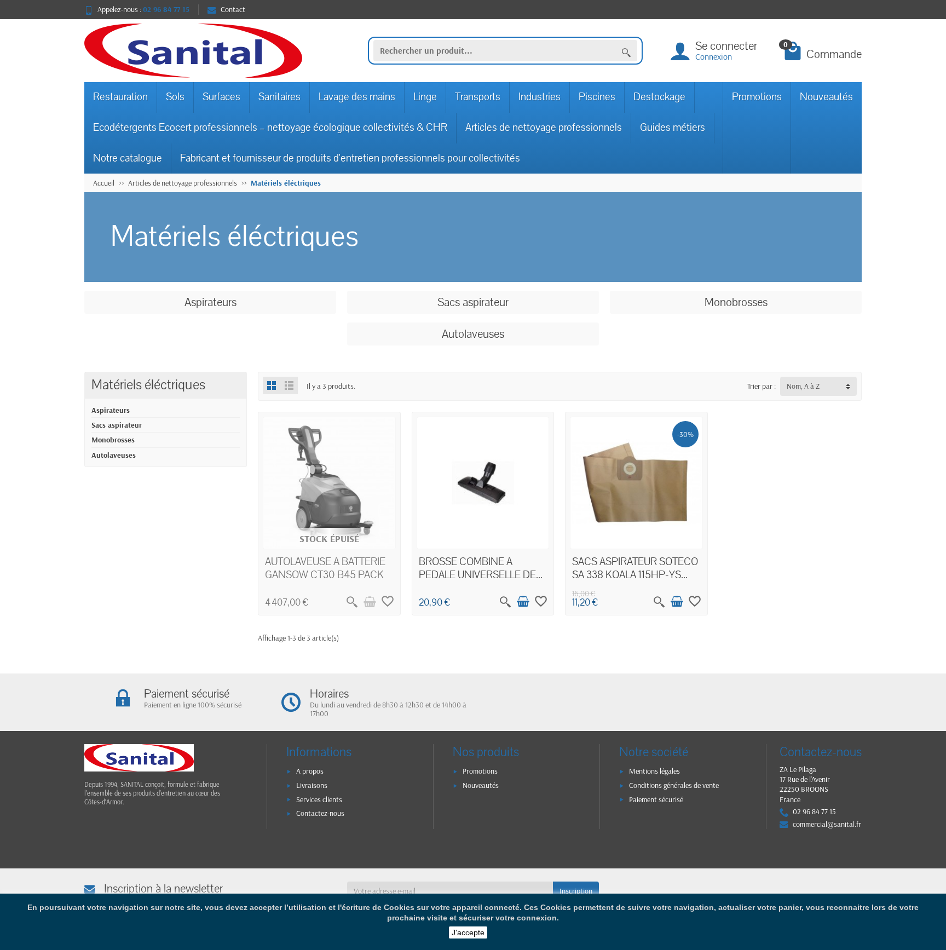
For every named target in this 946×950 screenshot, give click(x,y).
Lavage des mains (357, 97)
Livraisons (311, 785)
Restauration (120, 97)
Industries (539, 97)
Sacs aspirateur (116, 425)
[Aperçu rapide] (352, 601)
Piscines (597, 97)
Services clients (319, 799)
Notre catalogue (127, 158)
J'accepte (468, 932)
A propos (310, 771)
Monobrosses (113, 440)
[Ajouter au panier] (522, 601)
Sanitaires (279, 97)
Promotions (757, 97)
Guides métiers (672, 127)
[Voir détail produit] (369, 601)
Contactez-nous (320, 813)
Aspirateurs (110, 410)
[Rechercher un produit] (626, 51)
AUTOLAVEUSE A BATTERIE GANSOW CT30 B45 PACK (325, 568)
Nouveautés (826, 97)
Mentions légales (654, 771)
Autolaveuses (113, 455)
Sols (175, 97)
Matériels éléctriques (148, 385)
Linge (425, 97)
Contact (233, 9)
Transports (477, 97)
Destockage (659, 97)
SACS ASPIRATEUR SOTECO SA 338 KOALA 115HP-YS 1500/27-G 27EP (635, 575)
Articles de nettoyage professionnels (543, 127)
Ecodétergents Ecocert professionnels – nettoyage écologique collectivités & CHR (270, 127)
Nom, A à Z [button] (803, 386)
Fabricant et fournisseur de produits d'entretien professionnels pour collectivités (350, 158)
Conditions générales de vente (674, 785)
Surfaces (221, 97)
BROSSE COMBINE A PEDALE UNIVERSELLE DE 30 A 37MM (477, 575)
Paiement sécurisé (656, 799)
